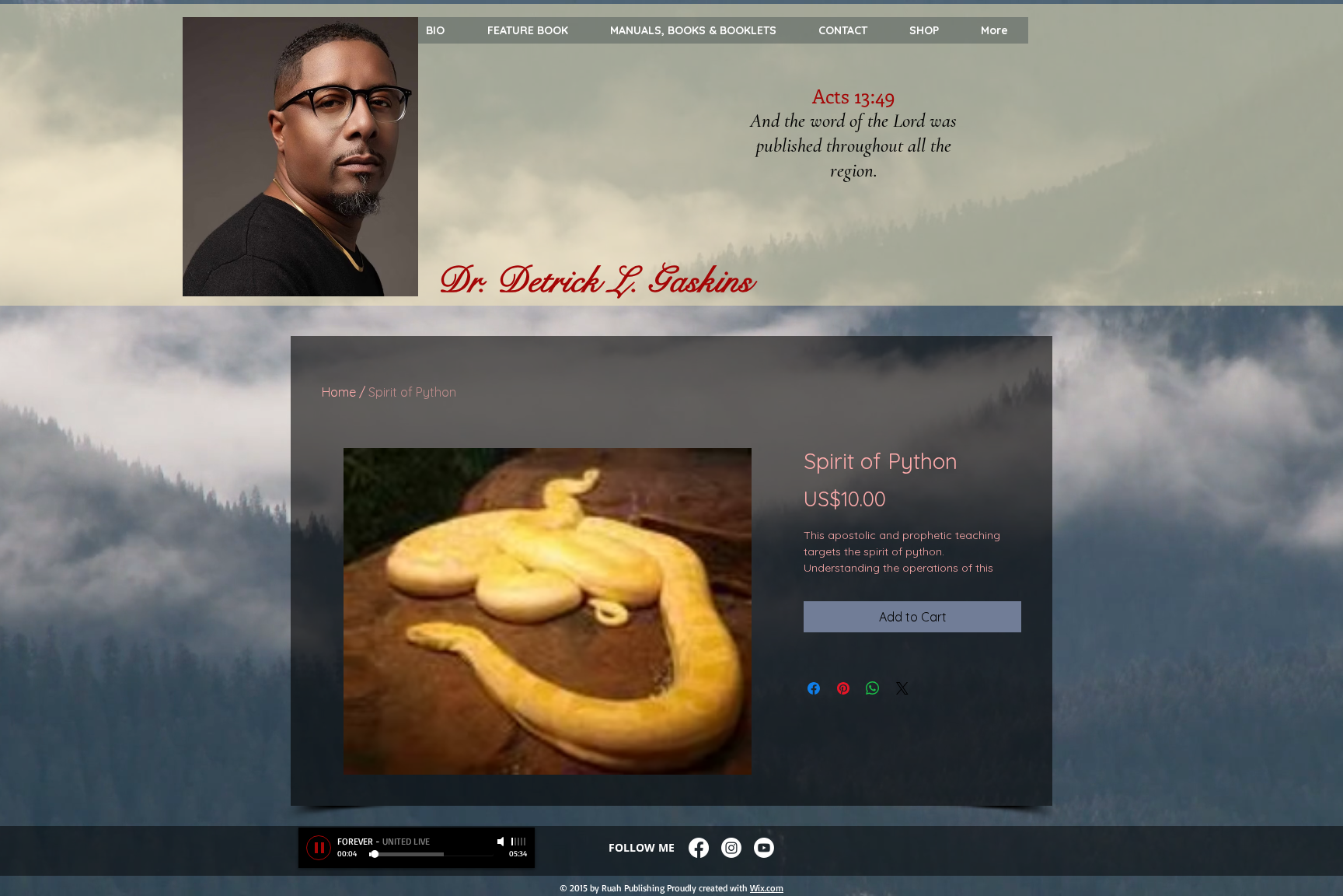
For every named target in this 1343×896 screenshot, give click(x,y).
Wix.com (766, 888)
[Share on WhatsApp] (872, 688)
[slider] (519, 841)
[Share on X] (902, 688)
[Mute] (502, 841)
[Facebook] (699, 848)
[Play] (318, 848)
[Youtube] (764, 848)
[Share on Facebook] (813, 688)
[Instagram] (731, 848)
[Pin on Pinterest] (843, 688)
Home (339, 392)
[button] (993, 31)
